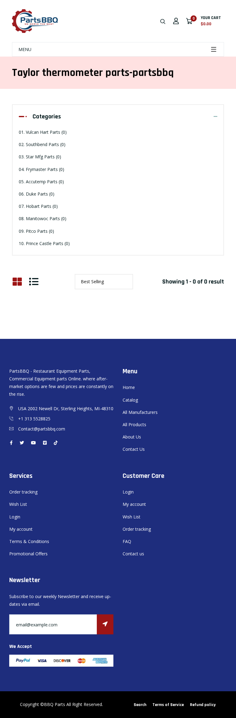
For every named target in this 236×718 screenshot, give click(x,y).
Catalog (130, 400)
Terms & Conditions (29, 541)
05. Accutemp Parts (41, 181)
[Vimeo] (44, 443)
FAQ (127, 541)
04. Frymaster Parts (41, 169)
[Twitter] (22, 443)
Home (129, 387)
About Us (132, 437)
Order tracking (23, 492)
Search (140, 705)
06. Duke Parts (36, 194)
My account (21, 529)
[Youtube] (33, 443)
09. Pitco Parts (36, 231)
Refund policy (203, 705)
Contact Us (134, 449)
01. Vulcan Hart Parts (43, 132)
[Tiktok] (55, 443)
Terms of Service (168, 705)
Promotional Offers (28, 554)
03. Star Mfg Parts (40, 157)
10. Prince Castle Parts (44, 243)
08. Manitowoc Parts (42, 218)
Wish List (18, 504)
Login (14, 517)
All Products (134, 424)
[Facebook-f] (11, 443)
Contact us (133, 554)
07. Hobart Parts (38, 206)
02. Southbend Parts (42, 144)
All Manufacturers (140, 412)
